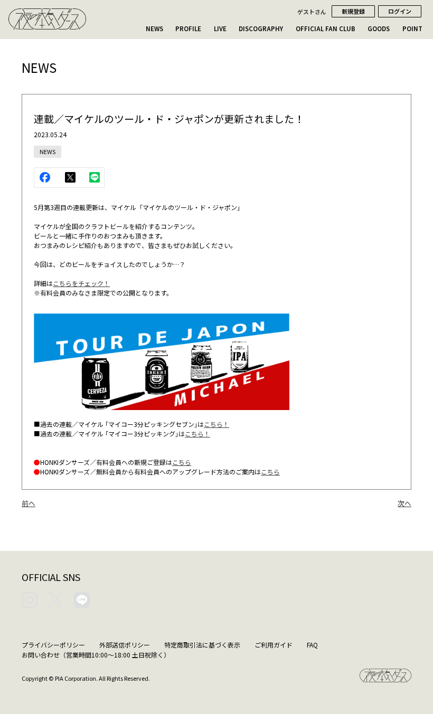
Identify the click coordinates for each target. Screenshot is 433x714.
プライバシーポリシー (53, 644)
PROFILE (188, 28)
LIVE (220, 28)
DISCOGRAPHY (261, 28)
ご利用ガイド (274, 644)
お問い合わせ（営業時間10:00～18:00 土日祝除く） (96, 654)
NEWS (154, 28)
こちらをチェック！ (81, 283)
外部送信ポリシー (124, 644)
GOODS (379, 28)
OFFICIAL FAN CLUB (325, 28)
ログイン (399, 11)
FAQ (312, 644)
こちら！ (216, 424)
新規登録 (353, 11)
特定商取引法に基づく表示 (202, 644)
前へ (28, 503)
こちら (181, 462)
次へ (404, 503)
